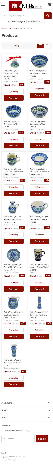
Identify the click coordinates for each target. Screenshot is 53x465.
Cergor (32, 272)
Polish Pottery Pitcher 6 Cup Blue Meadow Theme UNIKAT (13, 315)
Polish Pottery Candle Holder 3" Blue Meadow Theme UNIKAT (39, 172)
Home (4, 29)
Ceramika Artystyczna (11, 82)
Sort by (16, 46)
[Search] (48, 15)
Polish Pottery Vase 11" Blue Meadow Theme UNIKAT (12, 362)
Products (13, 29)
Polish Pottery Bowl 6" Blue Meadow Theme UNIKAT (38, 124)
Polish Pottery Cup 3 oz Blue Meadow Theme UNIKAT (39, 219)
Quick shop (13, 91)
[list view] (47, 46)
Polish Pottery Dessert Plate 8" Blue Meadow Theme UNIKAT (13, 267)
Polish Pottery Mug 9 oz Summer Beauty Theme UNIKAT (39, 267)
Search (3, 453)
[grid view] (40, 46)
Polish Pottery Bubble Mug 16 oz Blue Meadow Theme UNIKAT (13, 172)
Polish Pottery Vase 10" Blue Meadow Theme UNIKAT (39, 315)
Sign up (42, 438)
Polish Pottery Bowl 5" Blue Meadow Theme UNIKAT (38, 73)
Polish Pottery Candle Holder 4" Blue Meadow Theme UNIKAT (13, 219)
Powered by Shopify (8, 460)
